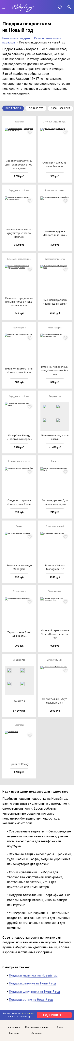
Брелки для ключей (55, 526)
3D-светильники (55, 660)
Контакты (13, 1033)
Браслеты (19, 122)
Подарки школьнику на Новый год (34, 991)
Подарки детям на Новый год (31, 1000)
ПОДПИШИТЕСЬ (54, 1015)
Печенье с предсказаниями (19, 259)
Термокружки (19, 328)
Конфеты (55, 461)
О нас (59, 1027)
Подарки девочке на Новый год (32, 983)
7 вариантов (55, 396)
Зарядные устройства (19, 190)
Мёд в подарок (55, 328)
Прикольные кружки (55, 190)
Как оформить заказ (36, 1027)
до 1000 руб (36, 108)
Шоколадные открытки (19, 461)
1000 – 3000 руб (60, 108)
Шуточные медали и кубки (55, 122)
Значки (19, 526)
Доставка (36, 1033)
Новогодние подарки (16, 38)
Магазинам (13, 1027)
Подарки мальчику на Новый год (33, 975)
